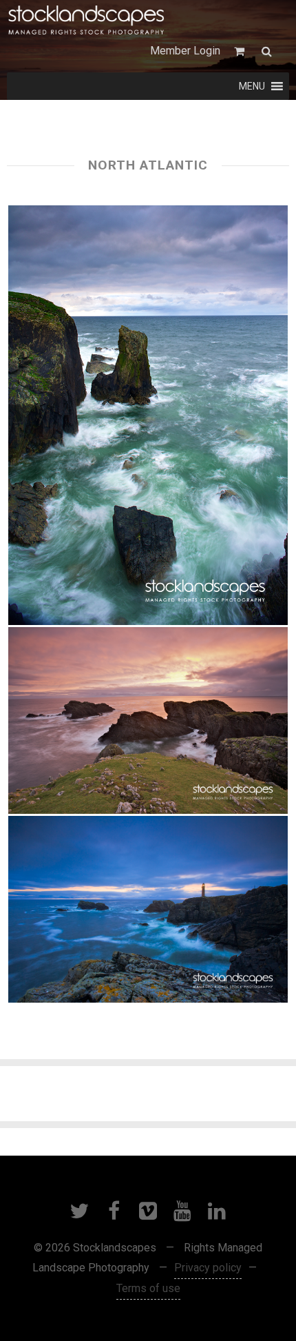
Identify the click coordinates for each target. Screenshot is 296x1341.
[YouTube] (182, 1211)
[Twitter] (79, 1211)
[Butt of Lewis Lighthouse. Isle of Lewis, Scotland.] (148, 909)
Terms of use (148, 1288)
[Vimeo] (148, 1211)
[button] (252, 86)
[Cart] (241, 51)
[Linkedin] (217, 1211)
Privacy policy (208, 1267)
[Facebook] (113, 1211)
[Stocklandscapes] (87, 21)
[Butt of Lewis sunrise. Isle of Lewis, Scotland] (148, 415)
